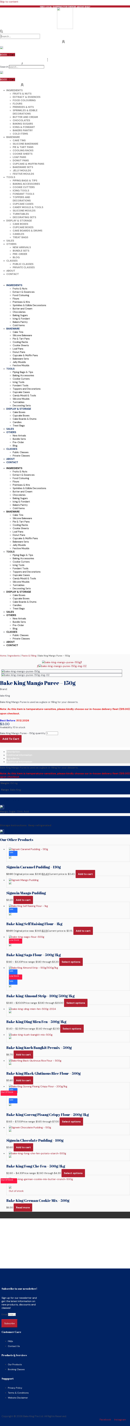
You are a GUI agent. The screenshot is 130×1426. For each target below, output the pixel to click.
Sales (10, 240)
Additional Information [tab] (19, 761)
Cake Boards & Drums (27, 230)
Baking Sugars (23, 123)
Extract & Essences (26, 97)
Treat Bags (20, 237)
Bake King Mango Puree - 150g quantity (22, 733)
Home (3, 655)
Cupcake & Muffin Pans (28, 163)
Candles (18, 234)
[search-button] (1, 32)
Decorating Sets (24, 217)
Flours (17, 103)
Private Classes (24, 267)
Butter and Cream (25, 117)
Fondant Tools (23, 194)
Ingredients (14, 90)
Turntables (21, 214)
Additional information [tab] (19, 755)
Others (11, 244)
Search (4, 66)
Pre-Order (20, 254)
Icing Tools (21, 190)
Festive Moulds (23, 173)
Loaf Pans (19, 157)
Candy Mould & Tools (28, 207)
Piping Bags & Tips (25, 180)
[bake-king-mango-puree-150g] (61, 662)
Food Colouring (24, 100)
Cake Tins (19, 140)
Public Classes (23, 264)
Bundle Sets (21, 250)
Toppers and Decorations (22, 199)
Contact (12, 274)
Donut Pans (21, 160)
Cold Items (20, 133)
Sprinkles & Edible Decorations (25, 112)
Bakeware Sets (23, 167)
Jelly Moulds (22, 170)
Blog (16, 257)
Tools (10, 177)
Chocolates (21, 120)
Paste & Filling (29, 655)
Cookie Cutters (24, 187)
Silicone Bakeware (25, 143)
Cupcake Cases (23, 204)
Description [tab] (13, 751)
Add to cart (10, 739)
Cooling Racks (23, 150)
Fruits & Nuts (22, 93)
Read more (23, 1207)
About (10, 270)
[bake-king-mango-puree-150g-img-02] (63, 666)
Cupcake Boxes (23, 227)
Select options (71, 962)
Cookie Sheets (22, 153)
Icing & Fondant (24, 127)
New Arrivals (22, 247)
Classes (12, 260)
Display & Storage (19, 220)
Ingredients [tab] (12, 758)
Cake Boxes (20, 224)
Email (5, 1314)
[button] (22, 63)
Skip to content (9, 1)
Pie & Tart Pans (23, 147)
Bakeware (13, 137)
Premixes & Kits (23, 107)
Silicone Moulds (24, 210)
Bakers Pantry (23, 130)
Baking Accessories (26, 184)
